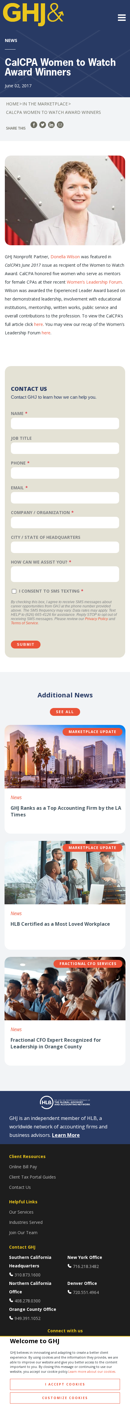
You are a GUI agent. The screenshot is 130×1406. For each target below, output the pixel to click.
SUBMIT (25, 644)
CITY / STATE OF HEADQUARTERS (45, 537)
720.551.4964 (86, 1292)
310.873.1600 (28, 1275)
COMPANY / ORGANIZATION (40, 512)
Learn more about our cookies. (92, 1371)
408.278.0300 (28, 1301)
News (16, 797)
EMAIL (17, 488)
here (38, 324)
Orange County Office (32, 1309)
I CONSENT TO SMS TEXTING (49, 591)
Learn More (66, 1135)
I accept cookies (65, 1384)
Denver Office (82, 1283)
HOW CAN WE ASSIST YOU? (39, 562)
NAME (17, 413)
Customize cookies (65, 1398)
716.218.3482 (86, 1266)
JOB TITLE (21, 438)
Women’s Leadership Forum (94, 282)
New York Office (84, 1257)
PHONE (18, 463)
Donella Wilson (65, 256)
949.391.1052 (28, 1318)
